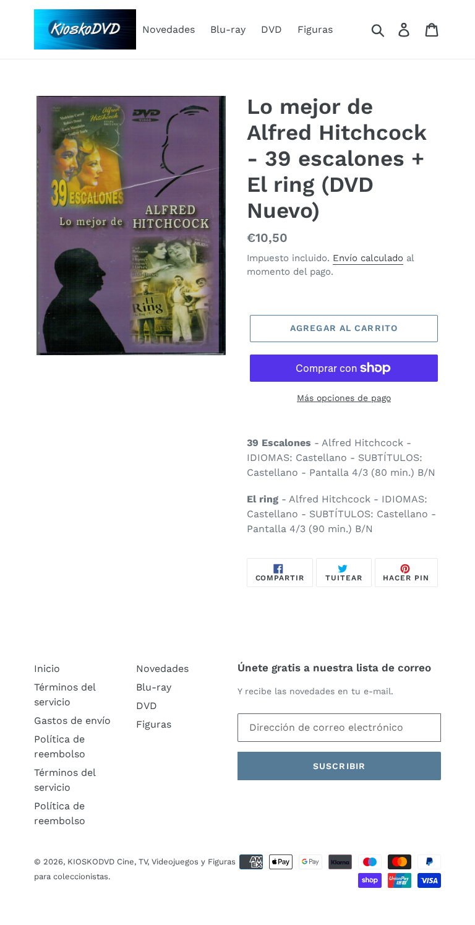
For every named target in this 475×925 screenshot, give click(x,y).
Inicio (47, 668)
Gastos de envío (72, 720)
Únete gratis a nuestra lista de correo (334, 667)
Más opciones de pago (344, 398)
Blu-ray (228, 29)
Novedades (168, 29)
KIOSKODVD (90, 861)
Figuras (315, 29)
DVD (271, 29)
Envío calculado (368, 258)
